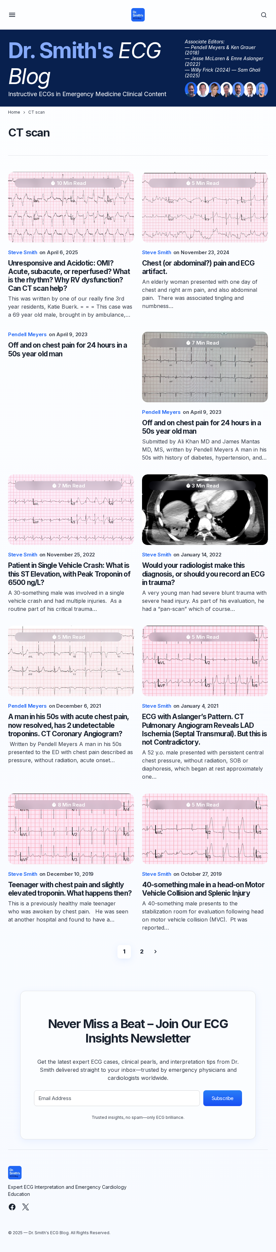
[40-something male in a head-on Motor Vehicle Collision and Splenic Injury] (205, 828)
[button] (12, 15)
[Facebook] (12, 1207)
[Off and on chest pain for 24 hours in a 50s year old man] (205, 366)
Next (155, 951)
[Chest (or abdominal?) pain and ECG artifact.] (205, 207)
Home (14, 112)
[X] (25, 1207)
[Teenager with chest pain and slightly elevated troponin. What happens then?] (71, 828)
